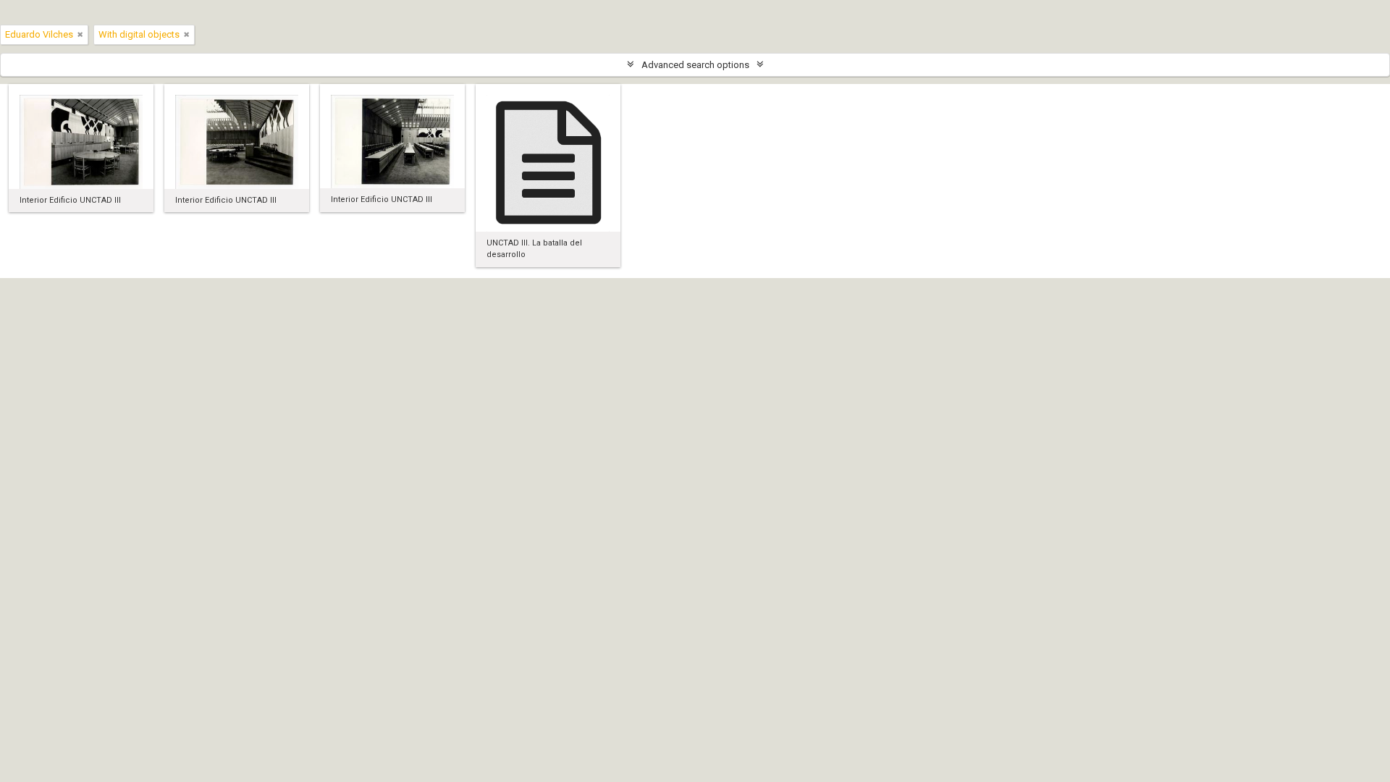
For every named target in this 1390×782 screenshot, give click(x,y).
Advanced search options (695, 64)
